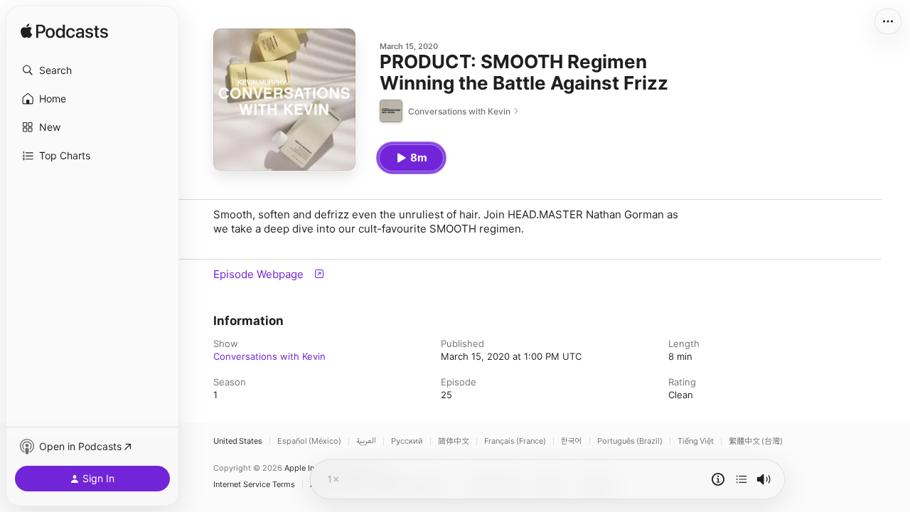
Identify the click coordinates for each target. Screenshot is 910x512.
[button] (92, 70)
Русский (407, 441)
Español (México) (309, 441)
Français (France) (515, 441)
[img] (64, 32)
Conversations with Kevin (269, 356)
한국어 (571, 441)
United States (237, 441)
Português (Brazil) (630, 441)
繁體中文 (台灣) (756, 441)
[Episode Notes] (718, 479)
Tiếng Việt (696, 441)
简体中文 (453, 441)
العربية (366, 441)
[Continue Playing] (741, 479)
